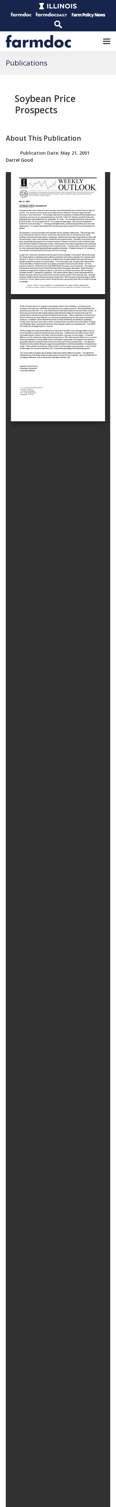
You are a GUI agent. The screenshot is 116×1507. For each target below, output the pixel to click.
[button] (106, 41)
